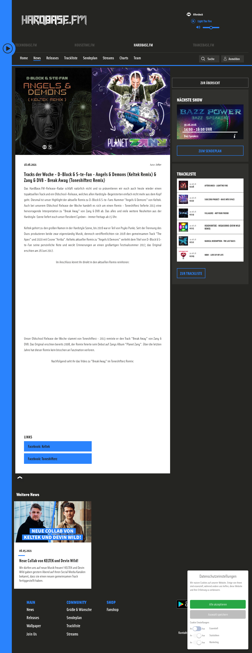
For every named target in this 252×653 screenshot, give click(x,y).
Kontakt (182, 633)
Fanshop (113, 609)
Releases (33, 617)
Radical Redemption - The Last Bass (220, 240)
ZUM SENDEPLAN (210, 150)
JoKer (158, 164)
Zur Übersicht (210, 82)
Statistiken (214, 635)
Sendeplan (74, 617)
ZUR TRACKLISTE (191, 273)
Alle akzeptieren (218, 604)
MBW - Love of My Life (214, 254)
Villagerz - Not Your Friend (217, 213)
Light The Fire (205, 21)
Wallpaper (34, 625)
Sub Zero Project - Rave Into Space (219, 199)
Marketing (214, 642)
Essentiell (213, 628)
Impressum (206, 595)
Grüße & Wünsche (79, 609)
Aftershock (198, 14)
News (30, 609)
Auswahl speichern (218, 614)
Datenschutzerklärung (224, 595)
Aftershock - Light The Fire (216, 185)
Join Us (32, 633)
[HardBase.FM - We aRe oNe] (54, 28)
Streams (72, 633)
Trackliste (73, 625)
